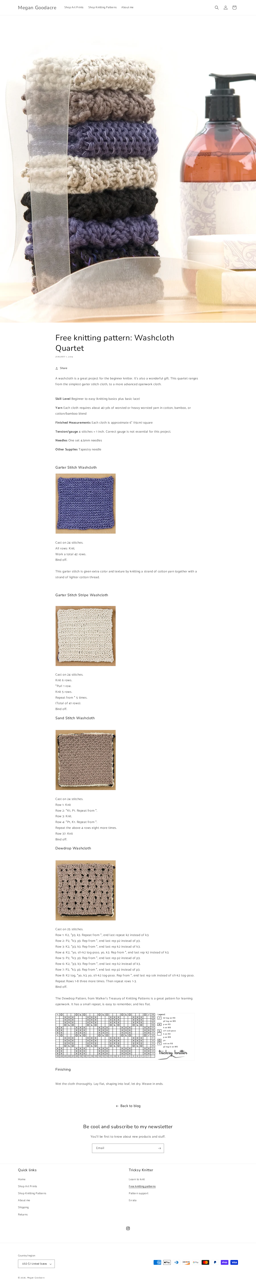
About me (24, 1200)
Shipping (23, 1207)
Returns (23, 1214)
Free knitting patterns (142, 1186)
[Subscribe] (159, 1148)
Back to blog (130, 1106)
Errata (133, 1200)
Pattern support (138, 1193)
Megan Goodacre (36, 1278)
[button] (216, 7)
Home (21, 1179)
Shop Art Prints (27, 1186)
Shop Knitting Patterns (32, 1193)
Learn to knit (137, 1179)
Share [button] (63, 368)
